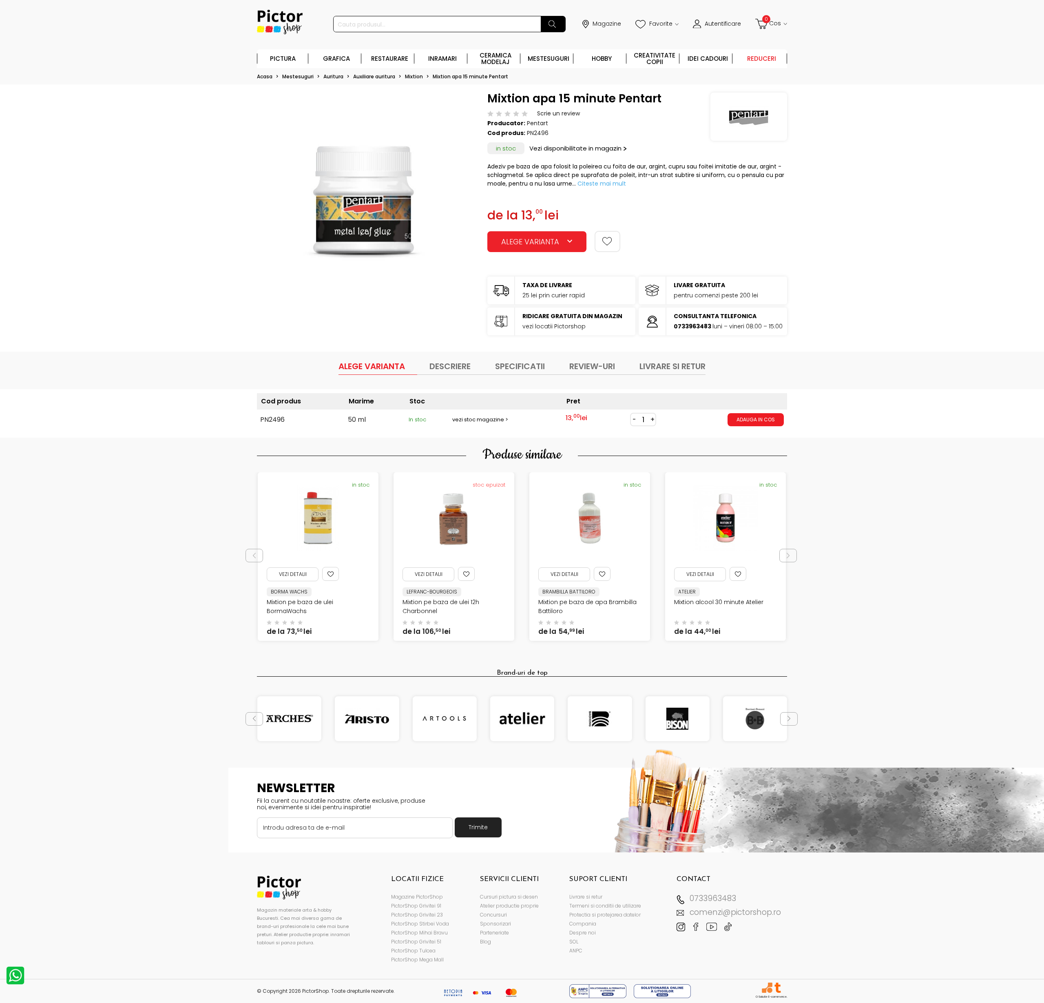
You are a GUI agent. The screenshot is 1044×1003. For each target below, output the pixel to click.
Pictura (283, 58)
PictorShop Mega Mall (417, 959)
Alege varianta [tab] (371, 366)
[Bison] (677, 718)
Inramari (442, 58)
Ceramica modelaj (495, 58)
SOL (573, 941)
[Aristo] (367, 718)
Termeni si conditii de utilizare (605, 905)
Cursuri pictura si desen (509, 896)
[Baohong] (600, 718)
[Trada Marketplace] (777, 988)
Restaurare (389, 58)
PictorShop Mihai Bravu (419, 932)
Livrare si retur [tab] (672, 366)
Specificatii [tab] (520, 366)
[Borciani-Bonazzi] (755, 718)
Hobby (602, 58)
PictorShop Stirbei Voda (420, 923)
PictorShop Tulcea (413, 950)
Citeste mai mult (601, 183)
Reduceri (761, 58)
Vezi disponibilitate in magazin (575, 148)
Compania (582, 923)
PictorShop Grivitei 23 (417, 914)
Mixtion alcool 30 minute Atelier (583, 602)
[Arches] (289, 718)
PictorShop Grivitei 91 (416, 905)
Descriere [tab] (450, 366)
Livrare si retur (585, 896)
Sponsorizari (495, 923)
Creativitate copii (654, 58)
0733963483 (713, 898)
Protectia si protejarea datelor (605, 914)
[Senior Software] (767, 988)
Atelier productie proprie (509, 905)
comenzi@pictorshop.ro (735, 912)
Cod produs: (506, 133)
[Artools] (445, 718)
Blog (485, 941)
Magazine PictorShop (417, 896)
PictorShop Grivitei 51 (416, 941)
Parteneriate (494, 932)
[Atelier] (522, 718)
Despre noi (582, 932)
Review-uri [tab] (592, 366)
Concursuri (493, 914)
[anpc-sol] (662, 990)
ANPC (575, 950)
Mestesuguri (548, 58)
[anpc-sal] (598, 990)
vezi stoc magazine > (480, 419)
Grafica (336, 58)
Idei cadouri (708, 58)
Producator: (506, 123)
